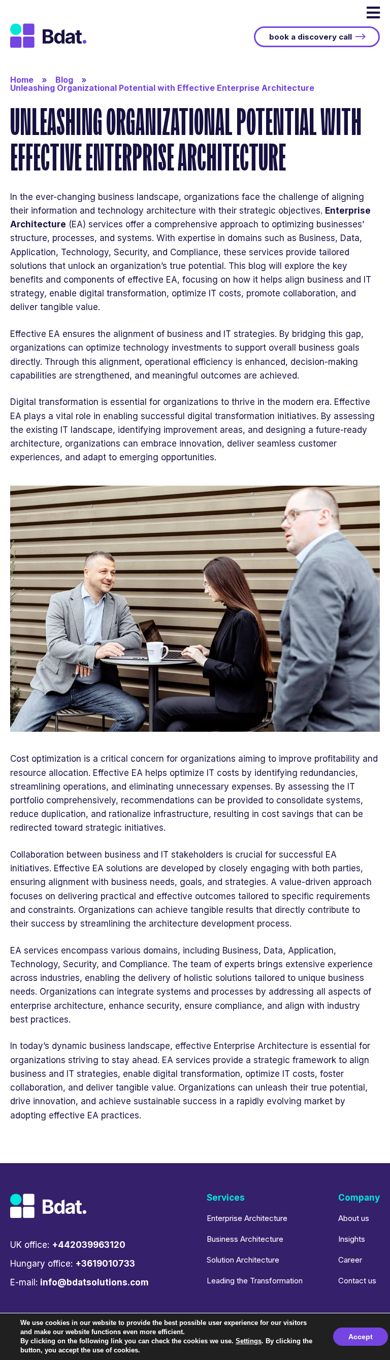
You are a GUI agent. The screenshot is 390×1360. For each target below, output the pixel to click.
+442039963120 (88, 1245)
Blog (64, 80)
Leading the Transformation (255, 1280)
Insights (351, 1239)
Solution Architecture (243, 1260)
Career (350, 1260)
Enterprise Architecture (247, 1218)
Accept (360, 1337)
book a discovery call (310, 37)
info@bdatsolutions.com (94, 1282)
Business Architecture (245, 1239)
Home (22, 80)
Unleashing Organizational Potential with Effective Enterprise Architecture (162, 88)
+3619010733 (105, 1264)
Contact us (357, 1280)
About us (353, 1218)
